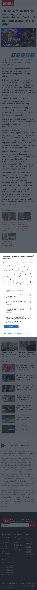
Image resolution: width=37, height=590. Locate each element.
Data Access (18, 333)
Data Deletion (8, 333)
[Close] (33, 257)
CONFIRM (11, 326)
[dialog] (18, 295)
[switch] (29, 295)
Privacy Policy (29, 333)
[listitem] (18, 291)
